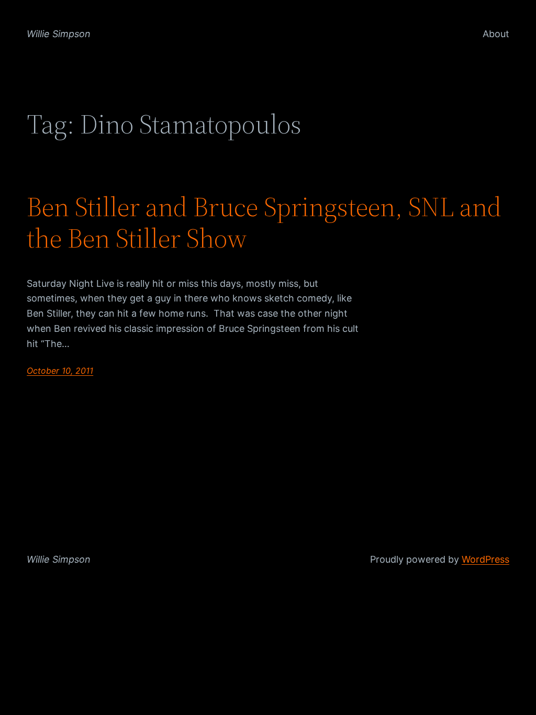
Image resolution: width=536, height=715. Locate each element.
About (496, 33)
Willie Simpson (59, 33)
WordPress (485, 559)
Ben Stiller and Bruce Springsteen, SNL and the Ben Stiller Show (264, 222)
